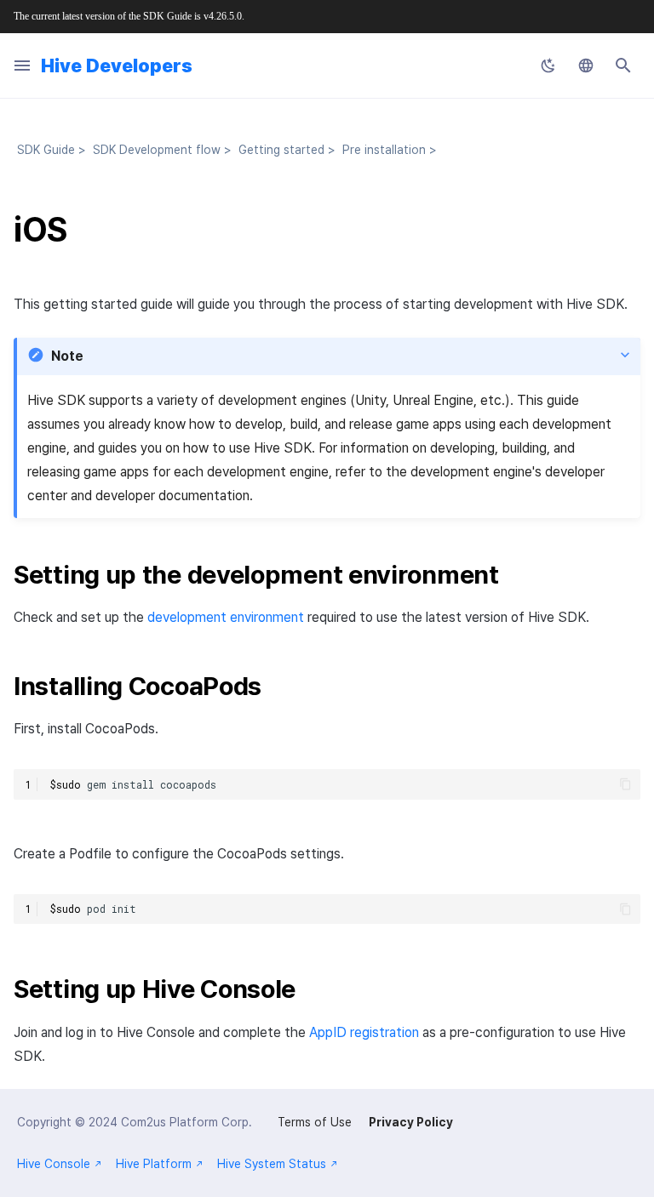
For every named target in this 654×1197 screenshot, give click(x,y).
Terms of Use (315, 1122)
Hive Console (53, 1164)
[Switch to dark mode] (548, 65)
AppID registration (364, 1032)
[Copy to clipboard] (625, 784)
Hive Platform (154, 1164)
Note (67, 356)
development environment (225, 617)
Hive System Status (271, 1164)
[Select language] (586, 65)
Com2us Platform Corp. (186, 1122)
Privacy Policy (411, 1122)
